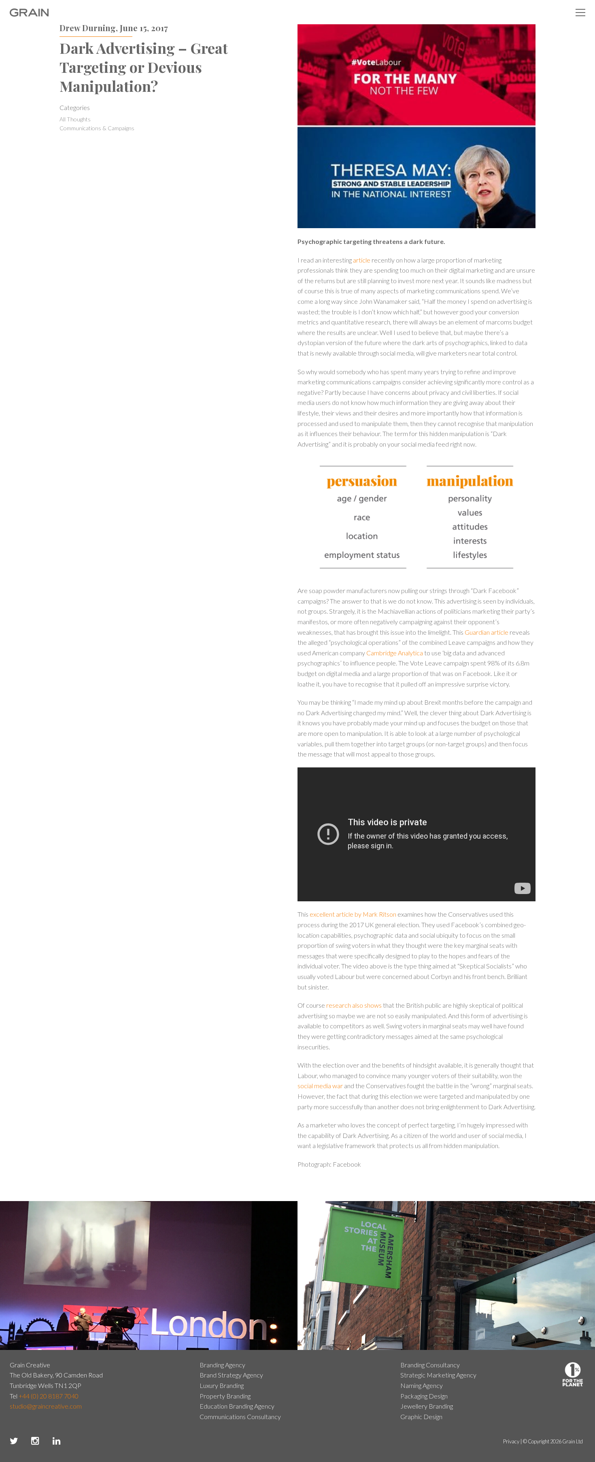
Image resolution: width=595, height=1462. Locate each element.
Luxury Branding (222, 1385)
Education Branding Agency (237, 1406)
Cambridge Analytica (394, 653)
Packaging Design (424, 1396)
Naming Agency (421, 1385)
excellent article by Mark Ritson (353, 914)
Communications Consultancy (240, 1416)
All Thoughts (75, 119)
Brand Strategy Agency (231, 1375)
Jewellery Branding (426, 1406)
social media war (320, 1085)
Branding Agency (222, 1365)
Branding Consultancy (430, 1365)
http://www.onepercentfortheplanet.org (573, 1374)
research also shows (354, 1005)
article (361, 260)
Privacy (511, 1441)
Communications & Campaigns (97, 128)
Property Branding (225, 1396)
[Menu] (580, 12)
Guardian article (486, 632)
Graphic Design (421, 1416)
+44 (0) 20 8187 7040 (49, 1396)
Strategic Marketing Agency (438, 1375)
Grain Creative (29, 12)
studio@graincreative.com (46, 1406)
